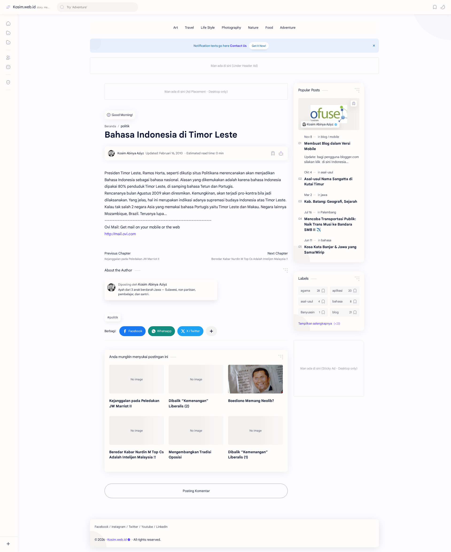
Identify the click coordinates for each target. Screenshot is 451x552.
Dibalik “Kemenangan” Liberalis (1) (248, 455)
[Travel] (189, 28)
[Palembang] (328, 212)
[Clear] (133, 7)
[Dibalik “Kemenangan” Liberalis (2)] (196, 379)
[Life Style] (208, 28)
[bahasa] (326, 240)
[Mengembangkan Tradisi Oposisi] (196, 430)
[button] (132, 331)
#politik (112, 317)
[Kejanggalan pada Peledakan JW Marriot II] (136, 379)
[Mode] (442, 7)
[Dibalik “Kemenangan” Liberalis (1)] (255, 430)
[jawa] (324, 195)
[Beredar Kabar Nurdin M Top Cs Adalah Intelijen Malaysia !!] (136, 430)
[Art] (175, 28)
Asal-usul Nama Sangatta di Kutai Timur (328, 182)
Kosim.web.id (24, 7)
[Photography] (231, 28)
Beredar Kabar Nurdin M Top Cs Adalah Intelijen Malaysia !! (136, 455)
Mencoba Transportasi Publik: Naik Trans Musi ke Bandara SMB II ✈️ (330, 224)
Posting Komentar (196, 491)
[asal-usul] (327, 172)
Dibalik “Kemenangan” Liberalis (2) (188, 403)
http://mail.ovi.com (120, 234)
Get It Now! (259, 46)
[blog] (325, 137)
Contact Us (238, 46)
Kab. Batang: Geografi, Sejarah (330, 201)
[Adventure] (287, 28)
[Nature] (253, 28)
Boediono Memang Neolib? (251, 400)
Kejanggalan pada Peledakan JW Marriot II (134, 403)
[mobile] (334, 137)
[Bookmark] (434, 7)
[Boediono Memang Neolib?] (255, 379)
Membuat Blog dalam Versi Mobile (327, 146)
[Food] (269, 28)
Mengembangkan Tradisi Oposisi (190, 455)
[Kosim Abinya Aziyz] (130, 153)
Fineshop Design (194, 540)
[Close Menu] (374, 46)
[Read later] (272, 153)
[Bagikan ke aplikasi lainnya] (211, 331)
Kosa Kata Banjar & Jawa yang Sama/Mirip (330, 249)
